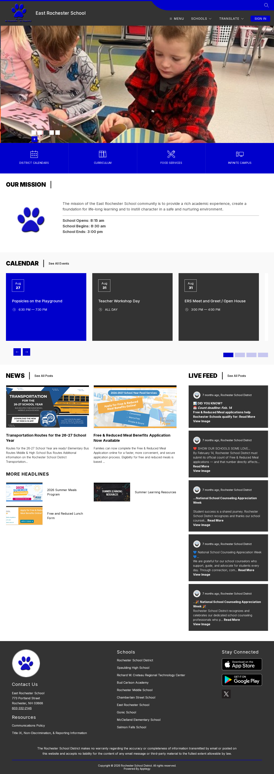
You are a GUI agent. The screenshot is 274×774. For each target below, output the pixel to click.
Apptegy (145, 768)
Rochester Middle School (134, 690)
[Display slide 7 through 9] (251, 355)
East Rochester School (133, 705)
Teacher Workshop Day (119, 301)
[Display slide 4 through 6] (240, 355)
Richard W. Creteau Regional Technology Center (151, 675)
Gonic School (126, 712)
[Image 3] (45, 132)
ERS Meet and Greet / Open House (215, 301)
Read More (201, 466)
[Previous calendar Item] (17, 352)
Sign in (260, 18)
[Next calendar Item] (26, 352)
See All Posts (43, 376)
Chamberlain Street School (136, 697)
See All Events (59, 263)
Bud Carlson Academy (133, 682)
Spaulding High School (133, 668)
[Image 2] (39, 132)
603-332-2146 (22, 708)
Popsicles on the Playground (37, 301)
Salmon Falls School (131, 727)
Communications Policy (28, 725)
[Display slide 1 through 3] (228, 355)
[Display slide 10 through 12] (263, 355)
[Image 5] (57, 132)
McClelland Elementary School (138, 720)
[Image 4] (51, 132)
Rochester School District (135, 660)
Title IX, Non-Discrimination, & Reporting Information (49, 733)
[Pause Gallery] (34, 139)
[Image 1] (34, 132)
